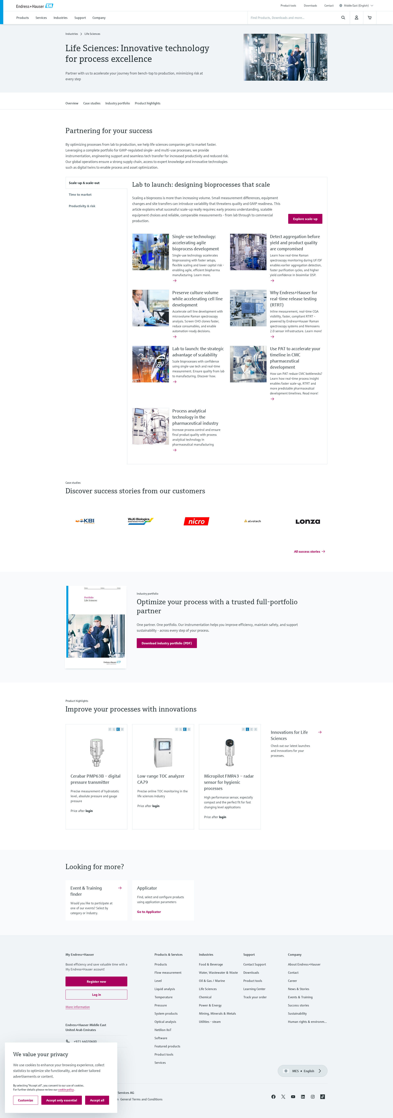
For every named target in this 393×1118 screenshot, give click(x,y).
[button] (72, 103)
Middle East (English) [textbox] (356, 5)
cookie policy (66, 1089)
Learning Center (254, 989)
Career (292, 981)
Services (160, 1063)
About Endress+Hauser (304, 965)
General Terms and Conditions (141, 1100)
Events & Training (300, 998)
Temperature (164, 998)
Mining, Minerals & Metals (217, 1014)
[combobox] (358, 5)
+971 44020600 (85, 1042)
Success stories (298, 1006)
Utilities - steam (210, 1022)
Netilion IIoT (163, 1030)
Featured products (167, 1047)
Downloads (310, 5)
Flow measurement (168, 973)
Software (161, 1039)
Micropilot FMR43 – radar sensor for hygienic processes (229, 783)
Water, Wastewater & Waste (218, 973)
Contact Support (254, 965)
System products (166, 1014)
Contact (329, 5)
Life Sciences (208, 989)
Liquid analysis (165, 989)
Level (158, 981)
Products (161, 965)
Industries (72, 34)
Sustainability (297, 1014)
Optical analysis (165, 1022)
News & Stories (298, 989)
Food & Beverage (211, 965)
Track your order (255, 998)
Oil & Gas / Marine (212, 981)
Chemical (205, 998)
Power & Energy (210, 1006)
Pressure (161, 1006)
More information (78, 1007)
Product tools (288, 5)
